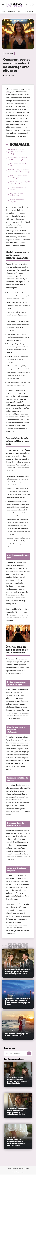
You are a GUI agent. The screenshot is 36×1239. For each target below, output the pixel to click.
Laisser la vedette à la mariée (18, 189)
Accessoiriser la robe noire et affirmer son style (18, 159)
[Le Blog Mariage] (14, 4)
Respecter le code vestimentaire (16, 195)
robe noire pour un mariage (18, 90)
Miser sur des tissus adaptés (17, 201)
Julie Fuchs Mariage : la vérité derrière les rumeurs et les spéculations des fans (17, 1111)
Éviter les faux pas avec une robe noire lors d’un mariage (19, 171)
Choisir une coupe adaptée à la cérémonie (20, 183)
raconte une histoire (14, 224)
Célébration (9, 54)
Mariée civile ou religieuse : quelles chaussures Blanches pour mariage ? (16, 1142)
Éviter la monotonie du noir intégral (18, 177)
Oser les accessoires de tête (18, 165)
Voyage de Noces (12, 996)
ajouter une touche (18, 124)
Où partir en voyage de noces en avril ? (16, 1035)
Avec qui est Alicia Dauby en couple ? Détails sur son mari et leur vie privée (17, 1080)
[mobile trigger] (3, 4)
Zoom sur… (18, 946)
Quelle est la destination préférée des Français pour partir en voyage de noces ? (17, 1001)
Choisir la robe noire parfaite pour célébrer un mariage (18, 152)
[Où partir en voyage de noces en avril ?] (18, 1025)
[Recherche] (27, 4)
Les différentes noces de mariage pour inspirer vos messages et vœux (17, 971)
